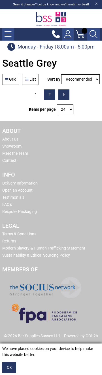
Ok (9, 367)
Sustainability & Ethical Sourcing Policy (36, 255)
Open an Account (17, 190)
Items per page (42, 109)
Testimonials (13, 197)
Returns (9, 241)
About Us (10, 139)
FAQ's (7, 204)
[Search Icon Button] (93, 34)
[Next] (63, 94)
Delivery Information (20, 183)
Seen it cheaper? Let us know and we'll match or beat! (51, 4)
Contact (9, 160)
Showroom (12, 146)
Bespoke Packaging (19, 211)
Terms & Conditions (19, 234)
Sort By (53, 79)
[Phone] (56, 34)
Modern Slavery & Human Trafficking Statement (43, 248)
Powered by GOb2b (81, 336)
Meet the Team (15, 153)
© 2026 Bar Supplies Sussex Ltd (32, 336)
